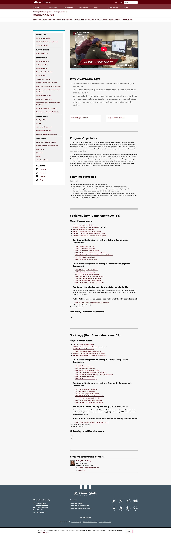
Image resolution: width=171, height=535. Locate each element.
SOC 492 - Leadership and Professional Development (89, 236)
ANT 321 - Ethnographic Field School (86, 270)
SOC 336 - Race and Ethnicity (84, 246)
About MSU (37, 7)
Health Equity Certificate (44, 99)
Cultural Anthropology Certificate (46, 83)
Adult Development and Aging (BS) (47, 42)
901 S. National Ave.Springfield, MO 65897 (42, 504)
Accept (129, 531)
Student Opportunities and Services (47, 146)
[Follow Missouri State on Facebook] (114, 501)
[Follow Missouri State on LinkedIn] (121, 508)
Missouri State (37, 20)
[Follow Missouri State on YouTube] (114, 508)
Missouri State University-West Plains (79, 506)
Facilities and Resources (43, 130)
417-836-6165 (81, 470)
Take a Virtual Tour (41, 512)
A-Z (121, 2)
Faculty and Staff (83, 7)
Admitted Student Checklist (90, 522)
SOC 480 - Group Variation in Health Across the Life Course (94, 255)
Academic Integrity (76, 522)
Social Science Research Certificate (47, 112)
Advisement (40, 149)
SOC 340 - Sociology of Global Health (87, 251)
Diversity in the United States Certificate (48, 86)
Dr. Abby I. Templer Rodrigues (84, 461)
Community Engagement (44, 127)
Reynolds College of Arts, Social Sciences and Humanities (57, 20)
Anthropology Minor (42, 61)
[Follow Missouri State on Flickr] (135, 508)
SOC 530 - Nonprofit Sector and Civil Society (89, 283)
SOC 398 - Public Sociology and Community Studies (89, 234)
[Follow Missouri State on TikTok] (135, 501)
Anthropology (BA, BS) (43, 38)
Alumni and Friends (42, 160)
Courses (38, 123)
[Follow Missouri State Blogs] (128, 508)
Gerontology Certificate (43, 95)
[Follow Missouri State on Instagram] (128, 501)
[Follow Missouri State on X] (121, 501)
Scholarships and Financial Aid (46, 142)
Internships (39, 153)
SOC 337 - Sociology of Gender (85, 248)
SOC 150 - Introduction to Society (83, 225)
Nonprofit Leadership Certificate (46, 108)
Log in (116, 2)
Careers (38, 156)
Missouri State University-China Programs (80, 508)
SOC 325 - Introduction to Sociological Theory (87, 231)
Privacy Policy (44, 532)
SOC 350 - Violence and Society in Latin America (90, 253)
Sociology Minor (41, 75)
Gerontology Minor (42, 68)
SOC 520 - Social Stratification (85, 257)
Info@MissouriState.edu (42, 507)
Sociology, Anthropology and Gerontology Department (50, 12)
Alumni (96, 7)
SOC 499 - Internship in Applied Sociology (88, 280)
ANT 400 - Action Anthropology (85, 272)
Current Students (68, 7)
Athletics (126, 7)
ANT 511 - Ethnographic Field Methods (87, 274)
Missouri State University (76, 503)
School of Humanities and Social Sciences (85, 20)
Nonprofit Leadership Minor (44, 72)
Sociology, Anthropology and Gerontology (108, 20)
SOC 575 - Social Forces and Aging (86, 259)
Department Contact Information (46, 134)
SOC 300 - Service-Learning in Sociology (88, 278)
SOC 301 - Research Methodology (83, 229)
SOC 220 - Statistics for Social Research (85, 227)
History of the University (105, 522)
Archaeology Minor (42, 65)
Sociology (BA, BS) (42, 45)
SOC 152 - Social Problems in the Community (89, 276)
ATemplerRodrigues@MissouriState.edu (88, 467)
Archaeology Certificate (43, 79)
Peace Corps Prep (42, 53)
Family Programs (113, 7)
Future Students (53, 7)
